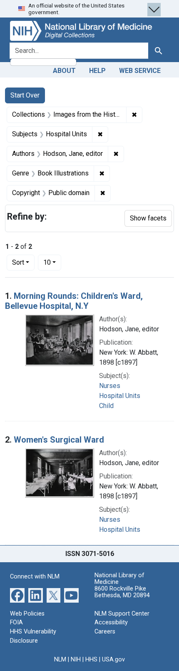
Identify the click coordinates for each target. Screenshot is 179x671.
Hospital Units (119, 396)
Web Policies (27, 613)
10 (52, 262)
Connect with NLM (35, 576)
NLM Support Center (121, 613)
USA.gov (113, 659)
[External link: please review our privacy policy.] (17, 595)
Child (106, 406)
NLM (60, 659)
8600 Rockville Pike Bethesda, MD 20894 (122, 592)
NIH (76, 659)
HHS (91, 659)
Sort (18, 262)
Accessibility (111, 622)
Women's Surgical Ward (59, 440)
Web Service (140, 71)
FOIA (16, 622)
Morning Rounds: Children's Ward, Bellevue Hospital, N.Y (74, 301)
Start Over (25, 95)
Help (97, 71)
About (64, 71)
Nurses (109, 386)
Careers (104, 631)
